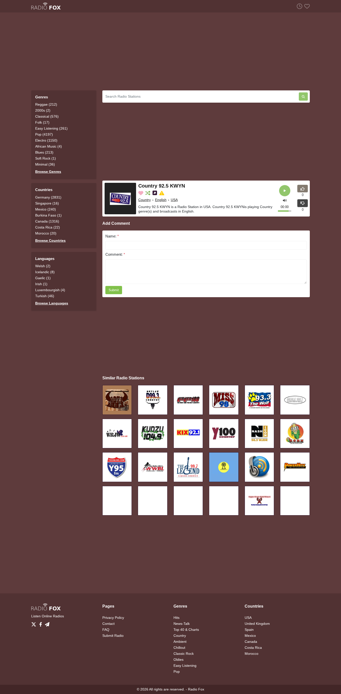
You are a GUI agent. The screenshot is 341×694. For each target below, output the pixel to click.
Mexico (250, 636)
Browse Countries (50, 240)
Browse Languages (51, 303)
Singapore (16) (47, 203)
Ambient (179, 642)
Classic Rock (183, 654)
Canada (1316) (47, 221)
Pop (176, 672)
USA (174, 200)
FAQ (105, 630)
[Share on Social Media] (155, 193)
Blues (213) (44, 152)
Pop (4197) (44, 134)
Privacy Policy (113, 618)
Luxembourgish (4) (50, 290)
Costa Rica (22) (47, 227)
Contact (108, 624)
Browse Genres (48, 172)
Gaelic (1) (43, 278)
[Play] (284, 190)
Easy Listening (184, 666)
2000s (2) (42, 110)
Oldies (178, 660)
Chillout (179, 648)
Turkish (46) (44, 296)
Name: (112, 236)
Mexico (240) (45, 209)
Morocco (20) (45, 233)
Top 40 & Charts (186, 630)
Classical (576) (47, 116)
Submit (114, 290)
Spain (249, 630)
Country (144, 200)
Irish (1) (41, 284)
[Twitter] (34, 623)
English (161, 200)
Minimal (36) (45, 164)
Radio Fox (196, 689)
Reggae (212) (46, 104)
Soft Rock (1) (45, 158)
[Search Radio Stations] (303, 96)
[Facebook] (41, 623)
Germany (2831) (48, 197)
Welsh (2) (42, 266)
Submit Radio (113, 636)
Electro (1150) (46, 140)
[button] (285, 200)
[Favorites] (306, 6)
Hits (176, 618)
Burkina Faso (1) (48, 215)
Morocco (251, 654)
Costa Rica (253, 648)
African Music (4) (48, 146)
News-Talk (181, 624)
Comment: (115, 254)
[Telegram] (47, 623)
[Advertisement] (170, 51)
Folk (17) (42, 122)
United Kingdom (257, 624)
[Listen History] (298, 6)
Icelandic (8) (45, 272)
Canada (251, 642)
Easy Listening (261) (51, 128)
